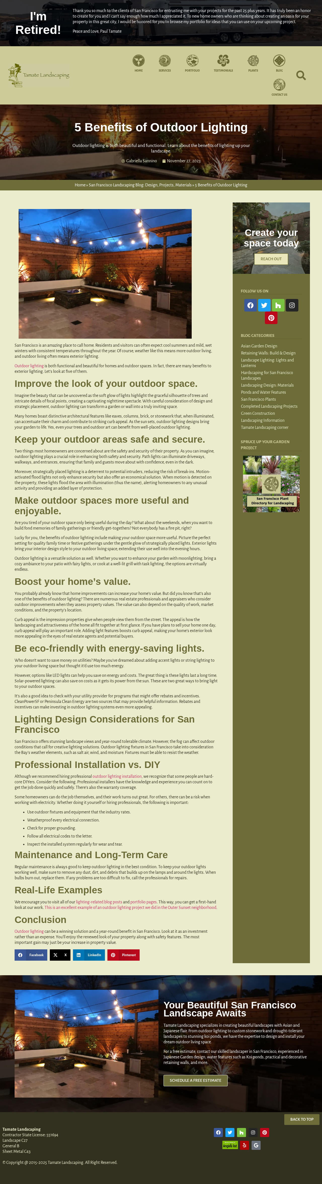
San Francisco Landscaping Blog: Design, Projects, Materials (140, 185)
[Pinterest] (271, 318)
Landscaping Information (263, 420)
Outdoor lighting (29, 366)
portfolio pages (143, 902)
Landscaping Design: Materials (267, 385)
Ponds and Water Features (263, 392)
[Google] (256, 1145)
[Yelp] (244, 1145)
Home (80, 185)
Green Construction (258, 413)
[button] (301, 75)
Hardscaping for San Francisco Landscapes (267, 376)
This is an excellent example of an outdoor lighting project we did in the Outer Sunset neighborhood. (131, 907)
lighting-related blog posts (99, 902)
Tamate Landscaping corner (265, 427)
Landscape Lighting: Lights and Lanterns (267, 363)
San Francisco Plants (258, 399)
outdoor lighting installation (117, 776)
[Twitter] (264, 305)
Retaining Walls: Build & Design (268, 353)
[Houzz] (278, 305)
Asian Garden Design (259, 346)
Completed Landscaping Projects (269, 406)
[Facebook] (250, 305)
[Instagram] (292, 305)
